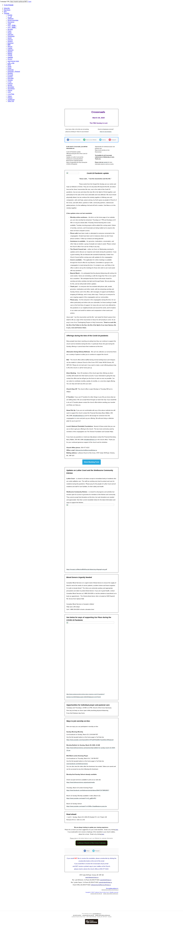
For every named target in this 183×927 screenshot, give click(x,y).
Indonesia (10, 50)
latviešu (10, 85)
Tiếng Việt (11, 101)
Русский (10, 75)
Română (10, 73)
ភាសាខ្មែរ (10, 57)
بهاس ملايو (11, 63)
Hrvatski (10, 29)
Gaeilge (10, 48)
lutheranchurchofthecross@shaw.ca (110, 889)
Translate (6, 13)
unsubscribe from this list (96, 893)
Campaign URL (5, 1)
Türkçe (10, 96)
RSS (5, 11)
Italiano (10, 53)
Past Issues (7, 10)
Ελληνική (10, 43)
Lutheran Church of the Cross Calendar (91, 843)
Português (11, 70)
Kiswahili (10, 78)
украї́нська (11, 99)
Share (88, 851)
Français (10, 39)
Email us (104, 139)
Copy (29, 1)
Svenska (10, 80)
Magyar (10, 46)
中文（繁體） (12, 27)
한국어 (10, 59)
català (9, 23)
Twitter (8, 5)
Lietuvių (10, 83)
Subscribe (7, 8)
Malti (9, 64)
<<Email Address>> (96, 913)
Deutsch (10, 41)
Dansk (10, 33)
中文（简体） (12, 25)
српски (10, 90)
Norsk (9, 66)
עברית (9, 81)
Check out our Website (91, 139)
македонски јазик (13, 61)
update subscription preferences (110, 893)
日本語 (10, 55)
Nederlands (11, 36)
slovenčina (11, 87)
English (10, 15)
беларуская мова (13, 20)
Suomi (10, 38)
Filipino (10, 98)
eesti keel (10, 34)
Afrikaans (11, 18)
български (11, 22)
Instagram (113, 139)
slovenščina (11, 88)
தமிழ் (9, 92)
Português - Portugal (14, 71)
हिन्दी (9, 45)
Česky (9, 31)
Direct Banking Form (91, 462)
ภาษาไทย (11, 94)
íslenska (10, 51)
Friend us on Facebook (75, 139)
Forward (97, 851)
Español (10, 76)
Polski (9, 68)
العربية (10, 17)
